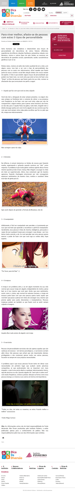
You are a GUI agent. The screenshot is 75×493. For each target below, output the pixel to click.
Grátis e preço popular (8, 23)
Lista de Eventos (53, 23)
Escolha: (58, 12)
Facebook (30, 9)
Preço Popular (5, 483)
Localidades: (26, 12)
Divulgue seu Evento (67, 23)
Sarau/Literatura (23, 483)
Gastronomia (41, 479)
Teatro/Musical (60, 483)
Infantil (21, 481)
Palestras (40, 481)
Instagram (39, 9)
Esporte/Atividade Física (44, 477)
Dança (3, 477)
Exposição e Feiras (60, 477)
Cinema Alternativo (24, 475)
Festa (2, 479)
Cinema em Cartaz (42, 475)
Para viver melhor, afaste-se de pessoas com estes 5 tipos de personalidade (40, 28)
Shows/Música (41, 483)
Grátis (57, 479)
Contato (55, 468)
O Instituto (4, 467)
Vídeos (3, 485)
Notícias (32, 468)
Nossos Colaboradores (17, 467)
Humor (3, 481)
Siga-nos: (25, 9)
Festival (21, 479)
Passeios (58, 481)
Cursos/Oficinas (60, 475)
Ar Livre (3, 475)
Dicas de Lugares (42, 467)
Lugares (65, 12)
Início (3, 28)
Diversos (21, 477)
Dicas (17, 28)
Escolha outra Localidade (25, 23)
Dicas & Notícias (39, 23)
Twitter (35, 9)
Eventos (59, 12)
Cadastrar (62, 55)
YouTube (43, 9)
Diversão (11, 28)
